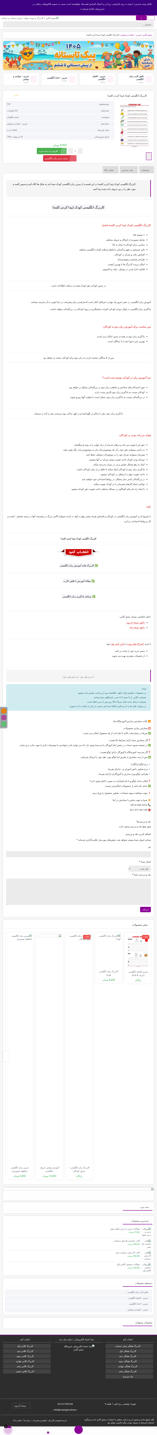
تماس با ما (17, 1420)
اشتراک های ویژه (135, 643)
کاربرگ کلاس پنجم (25, 1366)
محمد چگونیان (13, 117)
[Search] (6, 24)
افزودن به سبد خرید (48, 150)
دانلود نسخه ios (137, 627)
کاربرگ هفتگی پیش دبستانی (127, 1346)
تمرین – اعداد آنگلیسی (138, 1303)
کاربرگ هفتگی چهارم (127, 1366)
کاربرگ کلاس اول (25, 1346)
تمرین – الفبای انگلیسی (138, 1298)
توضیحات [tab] (145, 170)
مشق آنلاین (147, 34)
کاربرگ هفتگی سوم (128, 1361)
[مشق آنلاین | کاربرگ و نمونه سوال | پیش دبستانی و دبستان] (30, 18)
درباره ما (27, 1420)
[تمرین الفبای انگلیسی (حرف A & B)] (138, 951)
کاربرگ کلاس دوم (25, 1351)
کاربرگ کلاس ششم (25, 1371)
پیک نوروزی (128, 1376)
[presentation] (6, 1056)
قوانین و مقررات (39, 1420)
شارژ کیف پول (118, 643)
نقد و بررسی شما (141, 874)
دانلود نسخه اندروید (135, 622)
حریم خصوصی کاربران (57, 1420)
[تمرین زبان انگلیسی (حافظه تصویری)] (20, 1049)
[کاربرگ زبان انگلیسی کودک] (109, 951)
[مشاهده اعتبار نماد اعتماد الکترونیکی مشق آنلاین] (78, 1367)
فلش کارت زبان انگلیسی (137, 1292)
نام (149, 847)
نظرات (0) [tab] (109, 170)
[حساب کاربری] (141, 1431)
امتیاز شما (145, 861)
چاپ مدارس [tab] (127, 170)
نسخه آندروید (20, 1405)
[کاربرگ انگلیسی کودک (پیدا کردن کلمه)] (134, 125)
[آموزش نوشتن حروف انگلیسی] (49, 1049)
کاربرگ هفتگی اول (127, 1351)
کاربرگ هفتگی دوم (127, 1356)
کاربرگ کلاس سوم (25, 1356)
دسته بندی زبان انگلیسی (56, 158)
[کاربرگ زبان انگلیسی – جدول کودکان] (79, 1049)
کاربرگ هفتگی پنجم (128, 1371)
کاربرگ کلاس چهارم (25, 1361)
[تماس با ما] (15, 1431)
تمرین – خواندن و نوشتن (131, 34)
